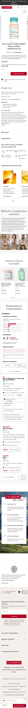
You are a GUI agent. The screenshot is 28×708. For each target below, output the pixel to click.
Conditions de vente (14, 689)
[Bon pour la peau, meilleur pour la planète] (15, 146)
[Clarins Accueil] (7, 7)
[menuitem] (18, 7)
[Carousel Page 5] (16, 42)
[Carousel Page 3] (14, 297)
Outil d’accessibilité (14, 694)
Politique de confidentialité (10, 691)
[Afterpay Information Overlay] (7, 66)
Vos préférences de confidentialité (14, 700)
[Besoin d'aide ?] (25, 699)
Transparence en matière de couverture (14, 697)
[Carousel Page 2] (12, 42)
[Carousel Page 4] (15, 42)
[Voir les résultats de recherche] (24, 11)
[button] (14, 88)
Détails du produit (15, 58)
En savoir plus (16, 99)
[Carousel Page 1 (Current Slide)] (11, 42)
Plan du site (22, 691)
